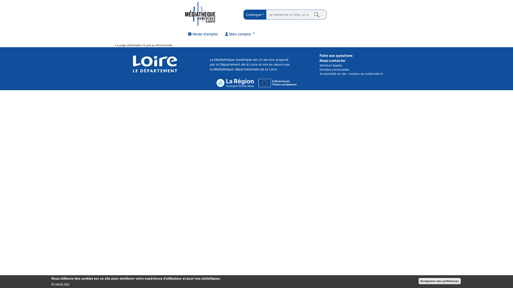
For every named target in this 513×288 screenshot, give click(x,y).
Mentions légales (331, 65)
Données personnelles (334, 69)
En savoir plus (60, 283)
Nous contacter (332, 61)
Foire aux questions (336, 56)
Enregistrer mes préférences (439, 281)
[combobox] (254, 15)
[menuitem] (202, 34)
